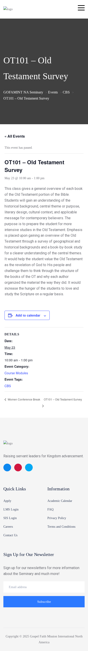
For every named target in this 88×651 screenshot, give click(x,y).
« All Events (15, 136)
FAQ (50, 509)
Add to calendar (28, 315)
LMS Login (11, 509)
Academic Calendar (59, 501)
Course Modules (16, 373)
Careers (8, 526)
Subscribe (44, 601)
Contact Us (10, 535)
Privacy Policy (56, 518)
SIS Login (10, 518)
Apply (7, 501)
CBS (8, 386)
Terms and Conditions (61, 526)
